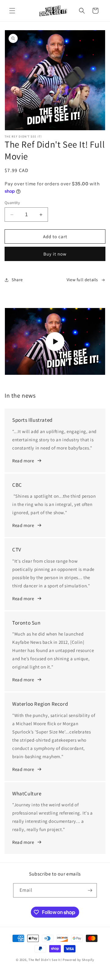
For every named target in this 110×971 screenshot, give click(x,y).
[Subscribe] (90, 890)
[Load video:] (55, 341)
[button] (12, 10)
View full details (82, 279)
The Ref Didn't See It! (45, 960)
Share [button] (17, 279)
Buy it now (55, 254)
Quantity (12, 202)
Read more (23, 461)
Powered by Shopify (78, 960)
